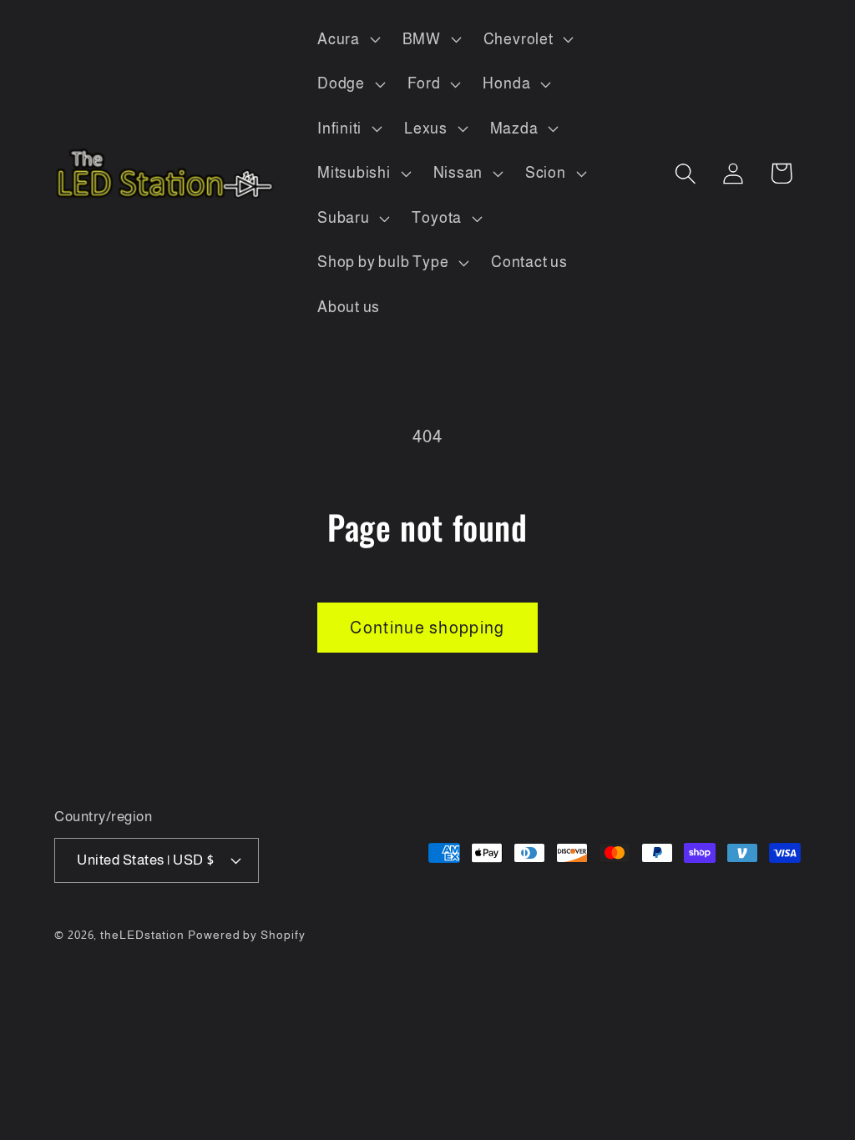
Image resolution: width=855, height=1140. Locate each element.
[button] (346, 39)
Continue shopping (427, 627)
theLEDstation (142, 934)
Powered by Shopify (246, 934)
